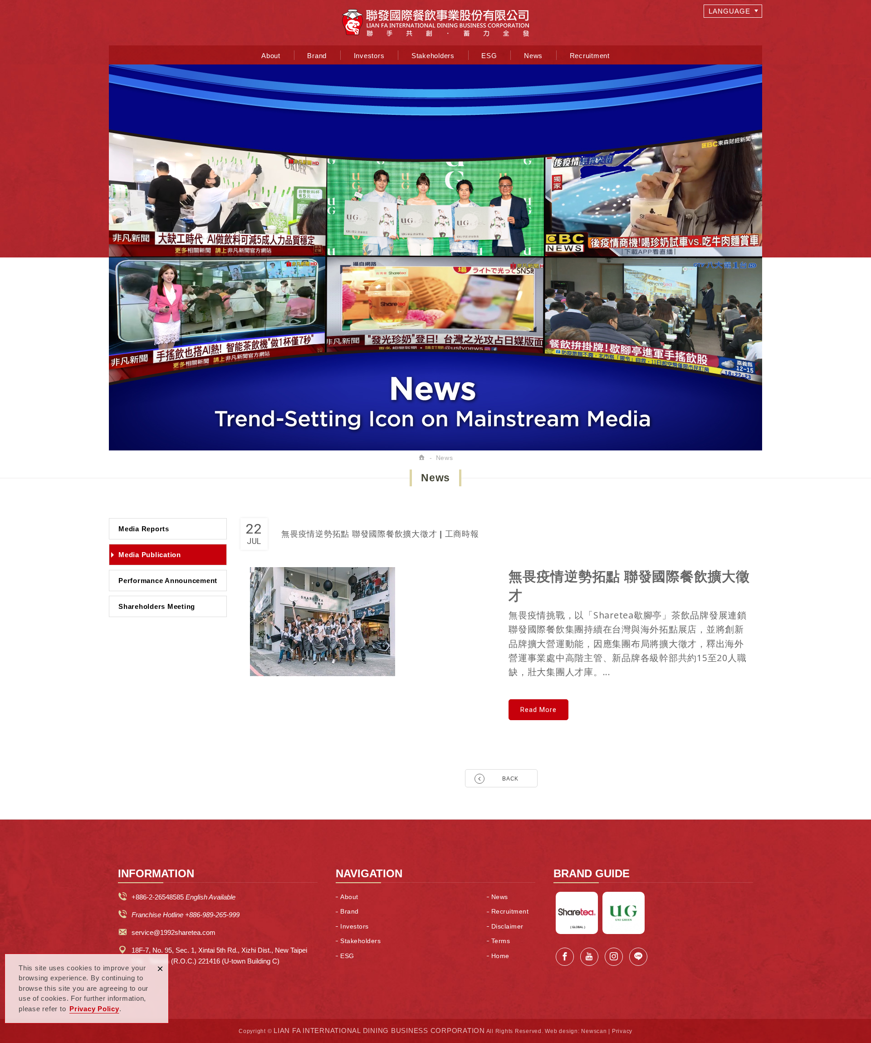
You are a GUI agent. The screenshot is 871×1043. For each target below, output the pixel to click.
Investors (369, 55)
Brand (317, 55)
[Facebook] (565, 957)
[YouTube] (589, 957)
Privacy (622, 1031)
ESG (489, 55)
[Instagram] (614, 957)
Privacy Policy (94, 1009)
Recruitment (590, 55)
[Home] (422, 457)
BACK (510, 779)
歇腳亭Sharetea (577, 913)
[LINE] (638, 957)
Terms (500, 940)
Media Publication (149, 555)
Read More (538, 710)
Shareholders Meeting (156, 606)
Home (500, 955)
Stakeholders (433, 55)
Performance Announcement (167, 580)
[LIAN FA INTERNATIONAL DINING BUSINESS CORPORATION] (435, 22)
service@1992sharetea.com (173, 932)
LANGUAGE (729, 11)
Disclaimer (507, 926)
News (533, 55)
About (270, 55)
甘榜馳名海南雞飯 (623, 913)
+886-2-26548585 (158, 897)
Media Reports (143, 529)
